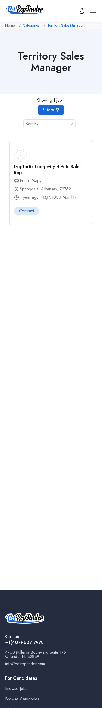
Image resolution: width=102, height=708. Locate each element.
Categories (31, 25)
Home (10, 25)
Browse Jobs (16, 689)
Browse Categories (22, 699)
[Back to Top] (93, 703)
